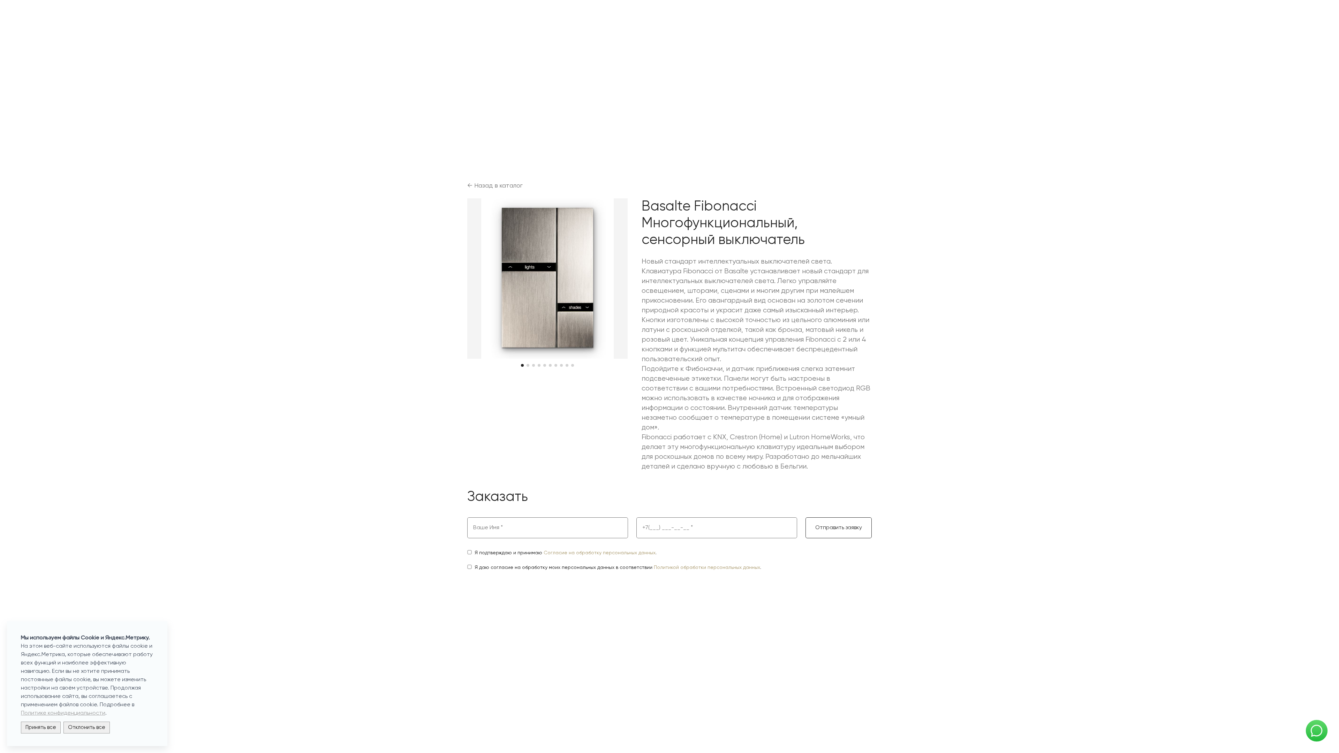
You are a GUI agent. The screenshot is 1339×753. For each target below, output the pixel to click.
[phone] (716, 527)
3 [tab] (533, 365)
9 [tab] (567, 365)
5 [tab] (544, 365)
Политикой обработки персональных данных (707, 567)
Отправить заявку (838, 528)
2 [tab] (528, 365)
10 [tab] (572, 365)
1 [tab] (522, 365)
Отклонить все (86, 727)
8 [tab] (561, 365)
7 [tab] (555, 365)
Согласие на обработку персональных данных (600, 552)
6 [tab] (550, 365)
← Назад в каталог (495, 186)
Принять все (40, 727)
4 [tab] (539, 365)
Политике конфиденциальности (63, 713)
